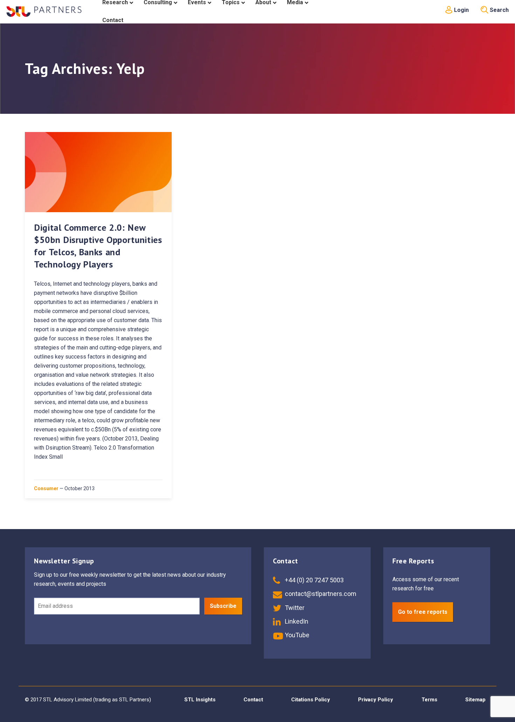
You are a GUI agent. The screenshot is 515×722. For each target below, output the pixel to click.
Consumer (46, 488)
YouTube (296, 635)
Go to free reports (422, 612)
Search (498, 10)
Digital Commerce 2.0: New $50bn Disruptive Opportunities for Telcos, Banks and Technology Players (98, 246)
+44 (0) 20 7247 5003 (313, 580)
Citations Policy (310, 699)
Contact (253, 699)
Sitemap (475, 699)
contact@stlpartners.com (319, 593)
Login (461, 10)
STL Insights (199, 699)
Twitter (293, 607)
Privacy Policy (375, 699)
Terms (429, 699)
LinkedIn (295, 621)
